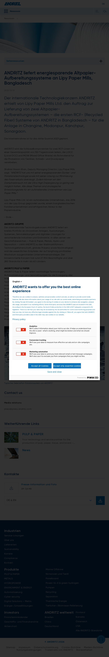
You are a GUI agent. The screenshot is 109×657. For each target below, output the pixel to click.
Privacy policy (19, 319)
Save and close (54, 372)
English (16, 281)
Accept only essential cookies (67, 366)
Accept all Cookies (39, 366)
